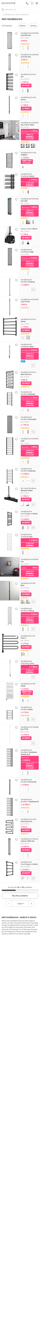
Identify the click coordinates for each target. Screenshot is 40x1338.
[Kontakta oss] (27, 3)
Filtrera (22, 26)
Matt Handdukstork (22, 15)
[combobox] (20, 904)
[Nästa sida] (32, 904)
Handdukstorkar (9, 15)
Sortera (33, 26)
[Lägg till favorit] (16, 33)
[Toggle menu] (36, 3)
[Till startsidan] (8, 3)
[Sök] (3, 9)
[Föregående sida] (9, 904)
